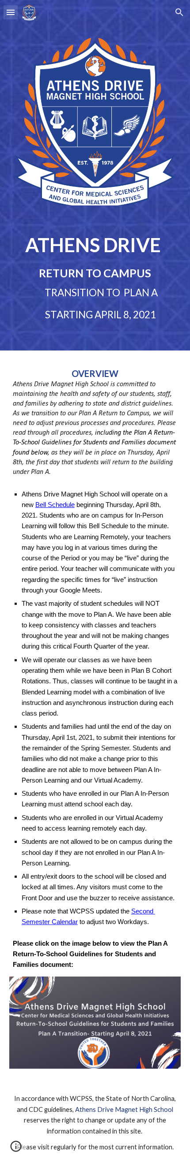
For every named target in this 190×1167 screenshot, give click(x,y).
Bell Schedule (55, 504)
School (162, 1109)
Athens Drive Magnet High (113, 1109)
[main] (95, 277)
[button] (10, 12)
